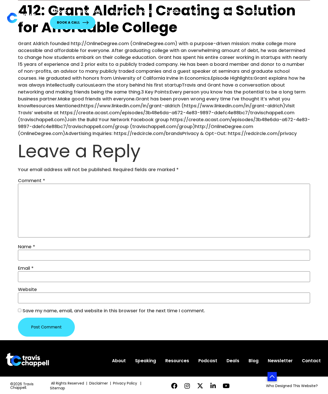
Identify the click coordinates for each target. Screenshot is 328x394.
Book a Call (68, 22)
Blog (194, 11)
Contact (252, 11)
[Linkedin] (213, 386)
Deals (172, 11)
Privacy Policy (125, 383)
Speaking (145, 361)
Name (26, 246)
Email (26, 268)
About (60, 11)
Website (27, 289)
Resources (88, 11)
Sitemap (58, 388)
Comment (31, 180)
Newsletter (220, 11)
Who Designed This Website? (292, 385)
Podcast (146, 11)
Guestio (119, 11)
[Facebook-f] (174, 386)
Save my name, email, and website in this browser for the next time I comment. (114, 310)
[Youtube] (226, 386)
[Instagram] (187, 386)
